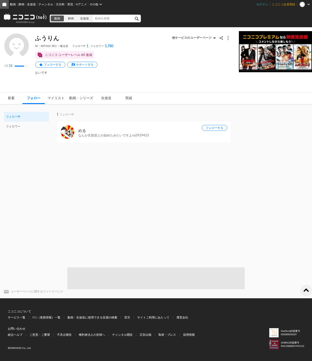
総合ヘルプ (15, 334)
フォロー (33, 98)
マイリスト (56, 98)
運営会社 (182, 317)
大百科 (60, 4)
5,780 (101, 46)
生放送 (31, 4)
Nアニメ (81, 4)
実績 (128, 98)
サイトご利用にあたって (153, 317)
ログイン (262, 4)
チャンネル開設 (122, 334)
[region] (26, 121)
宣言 (127, 317)
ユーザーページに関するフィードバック (37, 291)
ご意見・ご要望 (39, 334)
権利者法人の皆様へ (92, 334)
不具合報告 (64, 334)
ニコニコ (25, 18)
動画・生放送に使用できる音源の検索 (92, 317)
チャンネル (46, 4)
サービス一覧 (16, 317)
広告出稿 (145, 334)
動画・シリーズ (81, 98)
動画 (13, 4)
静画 (21, 4)
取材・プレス (167, 334)
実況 (70, 4)
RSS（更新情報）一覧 (46, 317)
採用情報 (189, 334)
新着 (11, 98)
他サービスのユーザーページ (192, 37)
